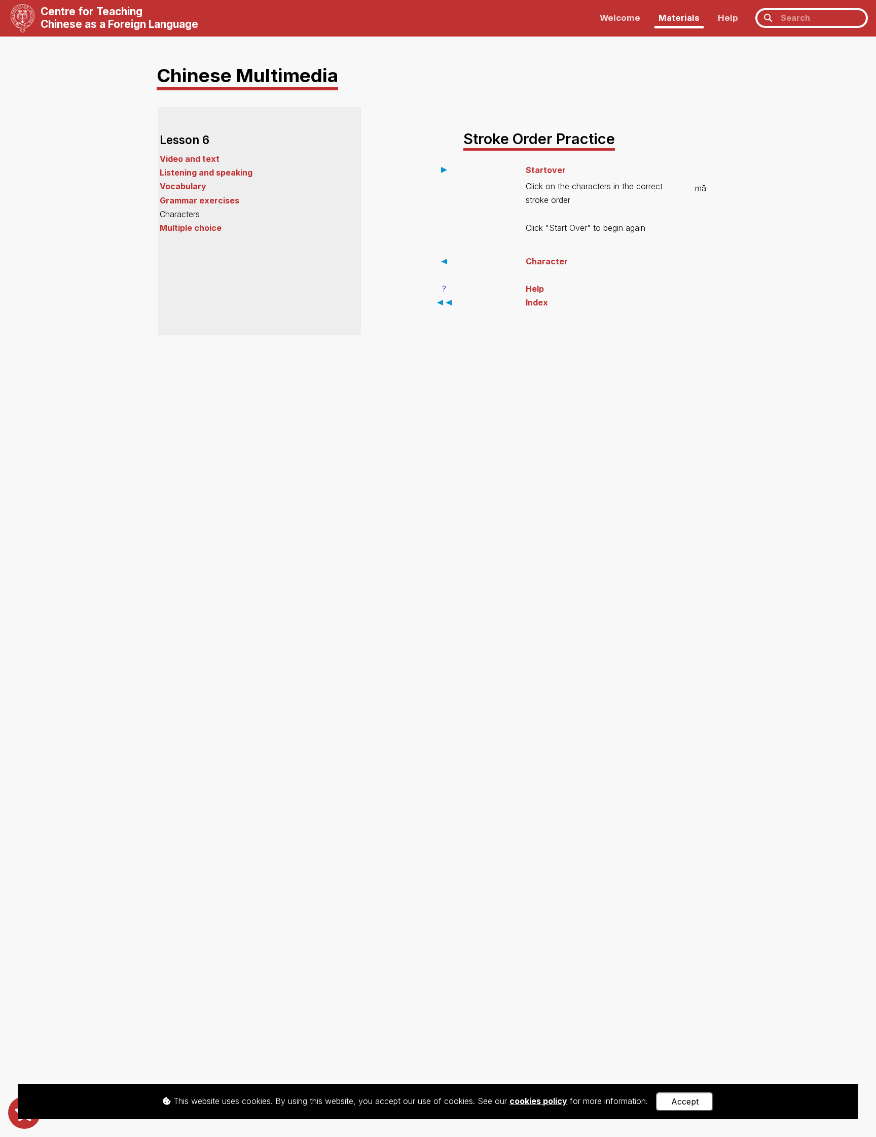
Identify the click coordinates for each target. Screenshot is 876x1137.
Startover (546, 170)
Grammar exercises (199, 200)
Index (537, 302)
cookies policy (538, 1101)
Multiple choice (191, 228)
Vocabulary (183, 186)
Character (547, 261)
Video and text (190, 159)
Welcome (620, 18)
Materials (679, 18)
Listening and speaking (206, 172)
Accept (685, 1101)
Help (728, 18)
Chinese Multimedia (247, 75)
